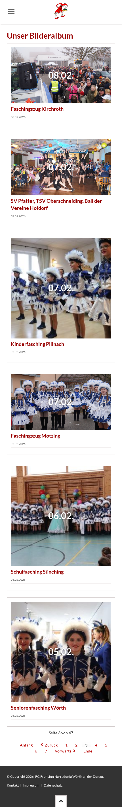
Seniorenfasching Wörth (38, 707)
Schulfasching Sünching (37, 571)
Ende (87, 751)
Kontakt (13, 785)
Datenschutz (53, 785)
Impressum (31, 785)
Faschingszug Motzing (35, 435)
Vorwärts (63, 751)
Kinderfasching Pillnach (37, 344)
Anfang (26, 745)
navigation (11, 11)
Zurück (51, 745)
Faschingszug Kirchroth (37, 109)
